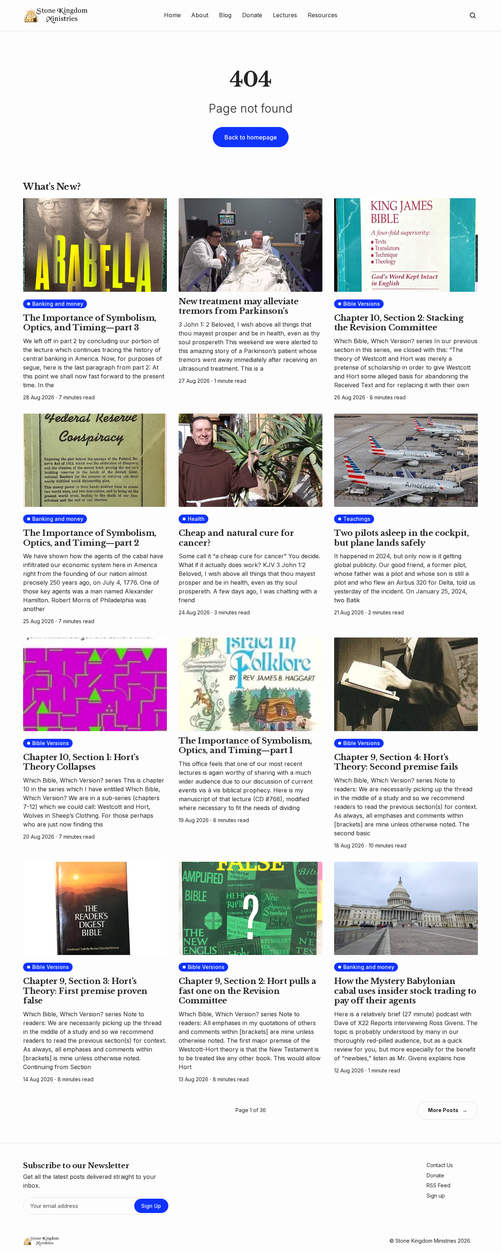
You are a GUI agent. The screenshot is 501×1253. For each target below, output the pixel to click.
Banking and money (57, 304)
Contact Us (440, 1165)
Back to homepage (250, 137)
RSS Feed (438, 1185)
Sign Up (151, 1206)
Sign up (436, 1195)
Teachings (356, 519)
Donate (435, 1175)
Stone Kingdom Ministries (425, 1241)
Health (196, 519)
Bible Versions (361, 304)
